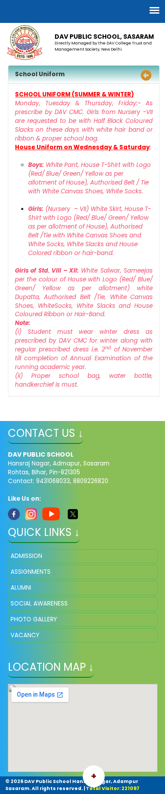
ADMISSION (26, 556)
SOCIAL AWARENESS (39, 603)
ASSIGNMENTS (31, 572)
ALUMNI (21, 587)
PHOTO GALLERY (34, 619)
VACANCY (25, 635)
